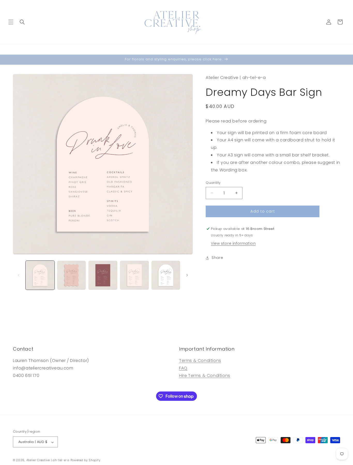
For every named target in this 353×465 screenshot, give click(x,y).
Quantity (213, 182)
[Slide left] (18, 275)
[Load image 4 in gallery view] (134, 275)
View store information (233, 243)
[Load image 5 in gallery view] (165, 275)
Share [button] (217, 257)
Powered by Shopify (86, 460)
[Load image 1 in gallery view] (40, 275)
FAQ (183, 368)
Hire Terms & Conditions (204, 376)
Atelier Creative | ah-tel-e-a (48, 460)
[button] (11, 22)
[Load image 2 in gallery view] (71, 275)
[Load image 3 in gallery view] (102, 275)
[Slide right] (187, 275)
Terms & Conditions (200, 361)
